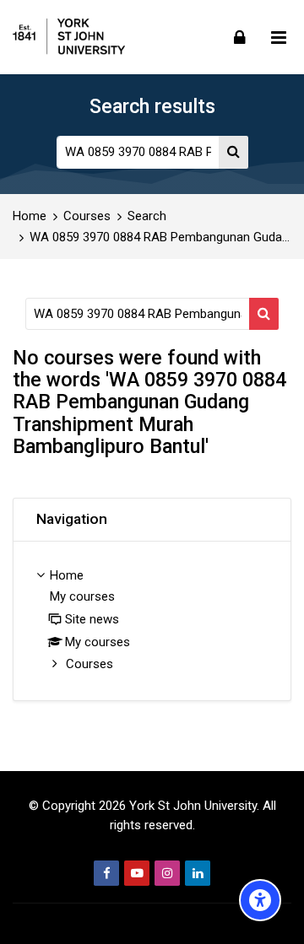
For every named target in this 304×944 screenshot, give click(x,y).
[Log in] (240, 36)
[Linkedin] (197, 873)
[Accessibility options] (260, 900)
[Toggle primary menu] (278, 37)
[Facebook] (106, 873)
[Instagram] (167, 873)
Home (29, 216)
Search (147, 216)
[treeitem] (152, 621)
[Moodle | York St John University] (69, 37)
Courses (87, 216)
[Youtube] (136, 873)
